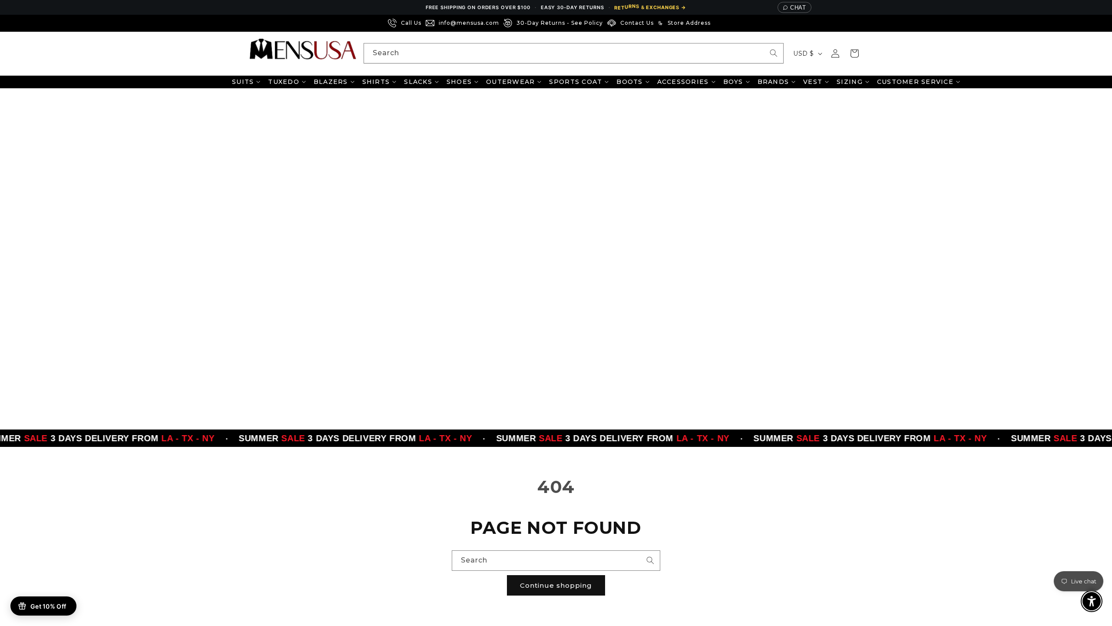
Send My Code (556, 389)
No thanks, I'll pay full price (556, 411)
